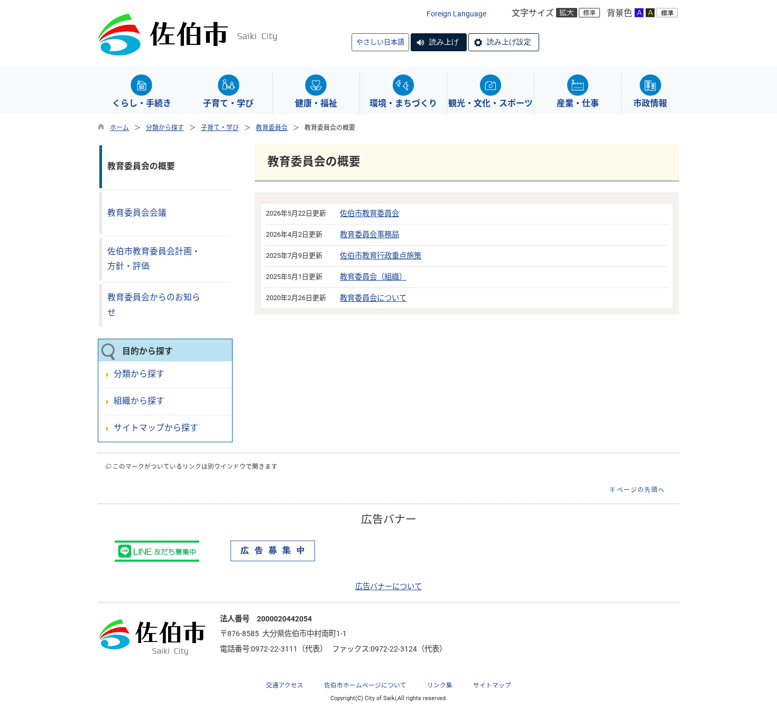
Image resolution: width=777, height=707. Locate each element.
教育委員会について (373, 298)
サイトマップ (492, 685)
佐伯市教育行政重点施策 (380, 256)
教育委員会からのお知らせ (153, 305)
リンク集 (439, 685)
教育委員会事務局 (369, 234)
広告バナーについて (388, 586)
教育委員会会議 (136, 213)
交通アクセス (284, 685)
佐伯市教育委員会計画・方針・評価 (153, 259)
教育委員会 (272, 128)
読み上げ (444, 42)
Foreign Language (456, 14)
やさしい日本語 (380, 42)
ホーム (119, 128)
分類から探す (165, 128)
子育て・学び (220, 128)
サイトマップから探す (156, 428)
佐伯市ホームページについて (365, 685)
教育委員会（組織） (373, 277)
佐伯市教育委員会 (369, 213)
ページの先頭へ (641, 490)
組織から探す (139, 401)
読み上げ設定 (509, 42)
